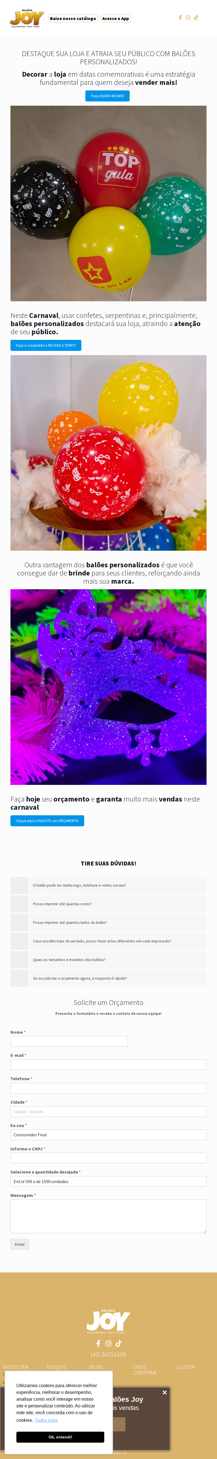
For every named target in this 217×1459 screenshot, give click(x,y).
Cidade (18, 1102)
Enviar (20, 1244)
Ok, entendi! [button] (60, 1437)
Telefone (21, 1078)
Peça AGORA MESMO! (107, 96)
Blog (96, 1366)
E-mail (18, 1055)
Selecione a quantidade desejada (45, 1172)
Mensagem (23, 1195)
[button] (108, 1354)
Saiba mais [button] (46, 1420)
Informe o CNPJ (27, 1149)
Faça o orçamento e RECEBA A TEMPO (46, 345)
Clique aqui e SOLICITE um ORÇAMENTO (47, 820)
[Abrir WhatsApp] (202, 1444)
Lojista (185, 1366)
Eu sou (18, 1125)
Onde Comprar (144, 1369)
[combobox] (108, 1111)
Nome (18, 1032)
